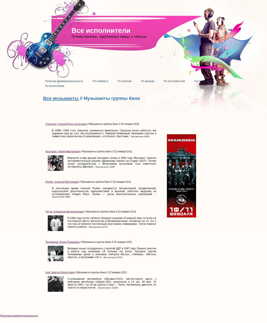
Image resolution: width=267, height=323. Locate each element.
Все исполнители (101, 30)
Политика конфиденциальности (19, 315)
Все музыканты (61, 98)
